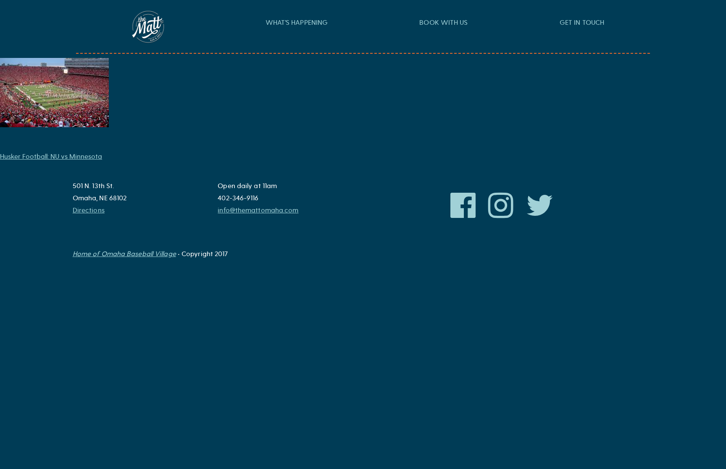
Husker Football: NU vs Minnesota (51, 156)
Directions (89, 210)
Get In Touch (582, 22)
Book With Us (443, 22)
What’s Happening (297, 22)
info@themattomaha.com (258, 210)
